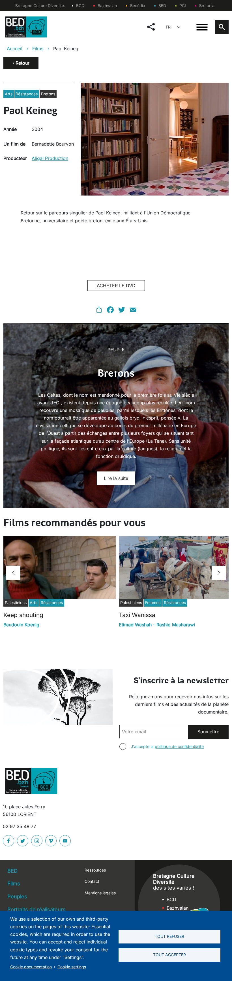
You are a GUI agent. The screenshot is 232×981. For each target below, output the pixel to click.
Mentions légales (100, 892)
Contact (92, 881)
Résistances (27, 93)
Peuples (17, 896)
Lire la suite (116, 478)
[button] (13, 573)
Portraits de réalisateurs (36, 909)
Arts (8, 93)
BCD (80, 5)
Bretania (206, 5)
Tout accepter (169, 955)
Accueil (14, 48)
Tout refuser (169, 936)
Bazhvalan (107, 5)
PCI (182, 5)
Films (37, 48)
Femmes (152, 602)
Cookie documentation (31, 967)
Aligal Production (50, 158)
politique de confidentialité (179, 746)
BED (162, 5)
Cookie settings (71, 967)
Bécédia (137, 5)
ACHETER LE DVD (116, 285)
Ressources (95, 870)
